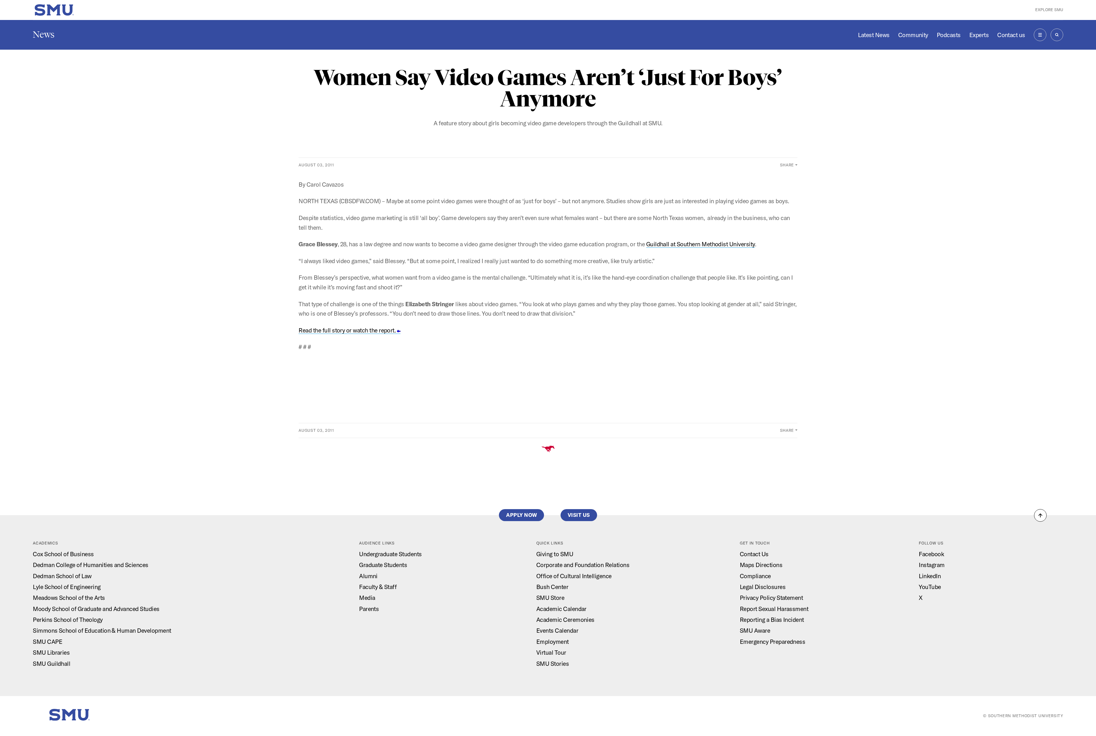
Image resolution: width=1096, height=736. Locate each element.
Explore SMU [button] (1049, 9)
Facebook (931, 554)
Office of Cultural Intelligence (574, 576)
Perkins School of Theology (67, 619)
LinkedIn (930, 576)
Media (367, 597)
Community (913, 35)
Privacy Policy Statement (771, 597)
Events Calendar (557, 630)
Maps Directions (761, 564)
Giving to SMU (554, 554)
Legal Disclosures (762, 586)
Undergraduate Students (390, 554)
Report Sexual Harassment (774, 608)
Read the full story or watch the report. (348, 330)
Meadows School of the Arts (69, 597)
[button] (1040, 515)
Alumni (368, 576)
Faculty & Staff (377, 586)
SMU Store (550, 597)
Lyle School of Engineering (66, 586)
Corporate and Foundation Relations (582, 564)
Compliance (755, 576)
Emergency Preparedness (772, 641)
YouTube (930, 586)
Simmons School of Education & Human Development (102, 630)
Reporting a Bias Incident (772, 619)
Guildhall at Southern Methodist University (700, 244)
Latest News (873, 35)
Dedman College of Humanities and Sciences (90, 564)
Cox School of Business (63, 554)
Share (787, 165)
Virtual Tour (551, 652)
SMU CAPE (47, 641)
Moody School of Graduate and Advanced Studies (96, 608)
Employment (552, 641)
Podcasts (949, 35)
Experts (979, 35)
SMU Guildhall (51, 663)
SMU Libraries (51, 652)
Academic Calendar (561, 608)
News (44, 34)
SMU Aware (755, 630)
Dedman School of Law (62, 576)
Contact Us (754, 554)
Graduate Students (383, 564)
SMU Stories (552, 663)
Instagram (931, 564)
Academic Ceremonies (565, 619)
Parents (369, 608)
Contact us (1011, 35)
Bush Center (552, 586)
